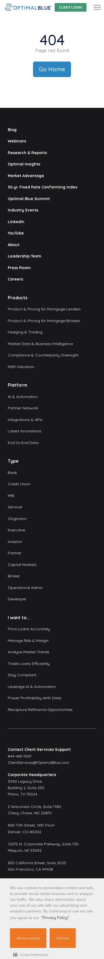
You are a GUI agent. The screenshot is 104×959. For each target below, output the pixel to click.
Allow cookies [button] (28, 938)
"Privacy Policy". (55, 917)
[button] (30, 954)
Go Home (52, 69)
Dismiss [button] (63, 938)
